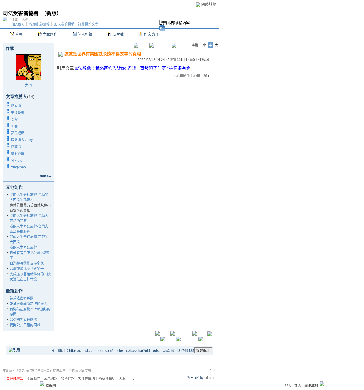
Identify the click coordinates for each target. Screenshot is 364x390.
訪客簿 (118, 34)
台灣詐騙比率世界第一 (27, 269)
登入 (288, 386)
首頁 (18, 34)
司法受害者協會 (21, 13)
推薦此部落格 (39, 24)
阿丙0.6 (16, 160)
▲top (212, 369)
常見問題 (50, 379)
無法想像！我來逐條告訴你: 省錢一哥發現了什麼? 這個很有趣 (132, 68)
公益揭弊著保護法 (23, 320)
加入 (297, 386)
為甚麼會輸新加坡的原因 (28, 304)
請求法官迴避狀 (22, 298)
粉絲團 (51, 386)
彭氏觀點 (17, 133)
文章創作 (50, 34)
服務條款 (68, 379)
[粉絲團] (42, 383)
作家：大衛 (19, 20)
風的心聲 (17, 154)
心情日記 (200, 76)
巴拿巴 (16, 147)
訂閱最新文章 (88, 24)
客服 (122, 379)
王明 (14, 126)
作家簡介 (151, 34)
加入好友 (18, 24)
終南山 (16, 106)
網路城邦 (208, 4)
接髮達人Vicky (22, 140)
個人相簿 (85, 34)
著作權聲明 (86, 379)
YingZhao (18, 167)
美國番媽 (17, 113)
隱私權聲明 (106, 379)
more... (45, 176)
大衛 (28, 85)
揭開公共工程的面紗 (25, 325)
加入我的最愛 (64, 24)
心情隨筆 (183, 76)
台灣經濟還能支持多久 (27, 263)
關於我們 (33, 379)
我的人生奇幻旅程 (23, 247)
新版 (51, 13)
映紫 (14, 119)
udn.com (210, 378)
